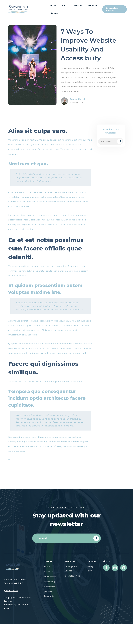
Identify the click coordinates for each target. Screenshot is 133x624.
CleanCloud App (72, 576)
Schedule (92, 5)
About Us (49, 571)
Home (53, 5)
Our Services (50, 576)
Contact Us (49, 587)
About (65, 5)
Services (78, 5)
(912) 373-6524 (11, 590)
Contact (54, 13)
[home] (18, 9)
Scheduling (49, 582)
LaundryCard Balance (71, 568)
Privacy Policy (90, 568)
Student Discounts (49, 594)
